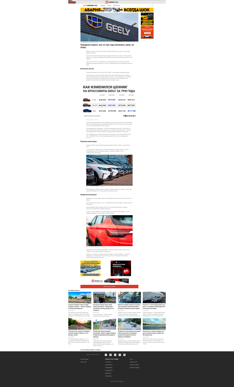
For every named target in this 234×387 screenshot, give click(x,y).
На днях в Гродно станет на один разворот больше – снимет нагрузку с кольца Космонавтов (79, 306)
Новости (103, 5)
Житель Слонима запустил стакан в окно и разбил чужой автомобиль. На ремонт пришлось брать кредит (129, 306)
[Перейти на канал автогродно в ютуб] (124, 355)
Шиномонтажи (109, 370)
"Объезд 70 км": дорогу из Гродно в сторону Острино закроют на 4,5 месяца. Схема (79, 333)
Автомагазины (109, 364)
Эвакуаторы (108, 373)
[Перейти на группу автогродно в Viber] (120, 355)
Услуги (109, 5)
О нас (131, 359)
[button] (150, 5)
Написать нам (133, 362)
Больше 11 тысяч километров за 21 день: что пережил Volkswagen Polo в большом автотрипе (154, 306)
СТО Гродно (108, 362)
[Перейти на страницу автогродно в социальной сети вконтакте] (115, 355)
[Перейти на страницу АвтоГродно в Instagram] (106, 355)
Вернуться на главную (109, 286)
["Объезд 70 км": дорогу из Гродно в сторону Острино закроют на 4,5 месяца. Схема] (79, 323)
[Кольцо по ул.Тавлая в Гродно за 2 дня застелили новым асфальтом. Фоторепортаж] (154, 323)
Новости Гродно (84, 359)
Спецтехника (108, 376)
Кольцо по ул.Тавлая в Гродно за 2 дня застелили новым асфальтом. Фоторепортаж (153, 333)
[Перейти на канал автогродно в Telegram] (110, 355)
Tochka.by (106, 63)
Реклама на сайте (134, 364)
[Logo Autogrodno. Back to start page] (90, 5)
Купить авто (117, 5)
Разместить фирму (134, 367)
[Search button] (150, 5)
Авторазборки (108, 367)
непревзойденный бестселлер (101, 255)
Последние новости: (74, 290)
